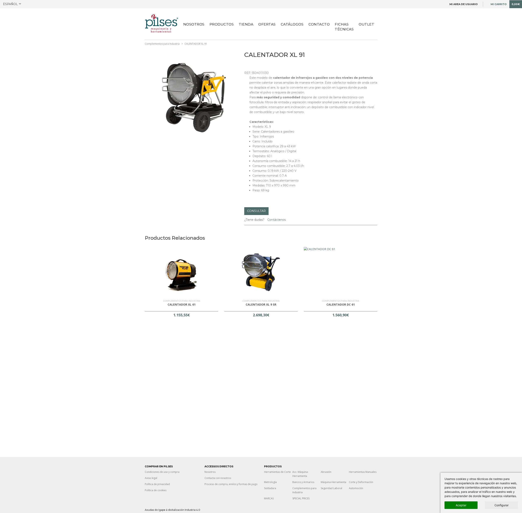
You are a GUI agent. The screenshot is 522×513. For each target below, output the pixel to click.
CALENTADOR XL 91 (196, 43)
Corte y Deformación (361, 482)
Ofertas (267, 24)
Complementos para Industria (162, 43)
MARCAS (269, 498)
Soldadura (270, 488)
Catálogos (292, 24)
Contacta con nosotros (218, 478)
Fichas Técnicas (344, 26)
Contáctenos (276, 220)
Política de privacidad (157, 484)
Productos (222, 24)
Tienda (246, 24)
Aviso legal (151, 478)
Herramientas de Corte (277, 472)
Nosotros (194, 24)
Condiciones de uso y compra (162, 472)
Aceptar (461, 505)
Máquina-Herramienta (333, 482)
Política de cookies (155, 490)
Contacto (319, 24)
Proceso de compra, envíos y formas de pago (231, 484)
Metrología (270, 482)
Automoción (356, 488)
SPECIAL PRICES (301, 498)
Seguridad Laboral (331, 488)
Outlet (366, 24)
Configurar (501, 505)
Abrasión (326, 472)
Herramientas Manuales (362, 472)
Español (10, 4)
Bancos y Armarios (303, 482)
